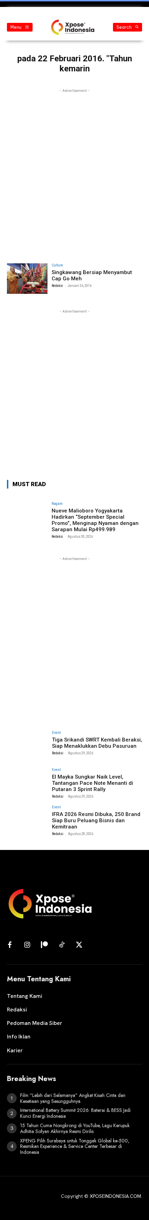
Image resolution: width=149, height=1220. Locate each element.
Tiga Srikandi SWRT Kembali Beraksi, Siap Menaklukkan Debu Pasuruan (97, 743)
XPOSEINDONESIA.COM (115, 1196)
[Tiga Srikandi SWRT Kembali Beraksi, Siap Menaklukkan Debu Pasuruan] (27, 746)
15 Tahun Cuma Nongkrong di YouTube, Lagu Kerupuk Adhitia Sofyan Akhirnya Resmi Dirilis (75, 1128)
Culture (57, 265)
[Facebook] (10, 945)
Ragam (57, 504)
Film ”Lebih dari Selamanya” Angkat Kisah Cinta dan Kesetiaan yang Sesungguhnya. (72, 1098)
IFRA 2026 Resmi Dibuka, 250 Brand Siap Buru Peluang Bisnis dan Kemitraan (96, 820)
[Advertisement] (74, 168)
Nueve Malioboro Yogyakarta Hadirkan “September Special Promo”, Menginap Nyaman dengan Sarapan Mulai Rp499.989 (95, 520)
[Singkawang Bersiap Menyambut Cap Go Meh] (27, 278)
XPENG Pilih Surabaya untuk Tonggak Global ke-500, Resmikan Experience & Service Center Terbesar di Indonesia (74, 1146)
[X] (79, 945)
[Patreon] (44, 945)
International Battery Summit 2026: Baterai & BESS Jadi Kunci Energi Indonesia (75, 1113)
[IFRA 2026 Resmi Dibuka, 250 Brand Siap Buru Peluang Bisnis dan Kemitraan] (27, 820)
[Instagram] (27, 945)
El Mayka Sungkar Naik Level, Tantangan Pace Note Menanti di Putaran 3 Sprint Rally (92, 783)
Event (56, 733)
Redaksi (57, 286)
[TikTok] (62, 945)
